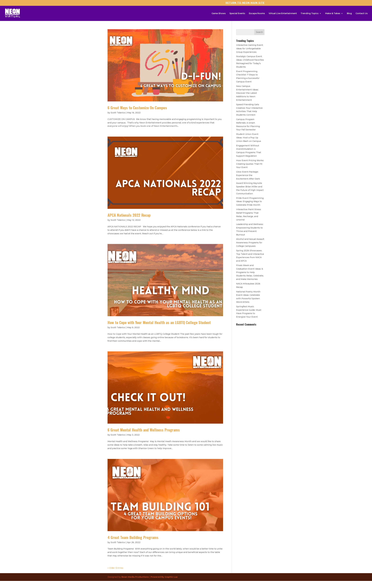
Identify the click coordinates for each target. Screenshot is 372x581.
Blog (349, 13)
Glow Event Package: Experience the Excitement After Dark (248, 175)
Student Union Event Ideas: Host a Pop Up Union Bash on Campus (248, 137)
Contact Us (362, 13)
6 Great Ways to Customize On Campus (137, 107)
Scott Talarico (118, 112)
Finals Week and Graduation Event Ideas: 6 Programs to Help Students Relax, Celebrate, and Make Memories (250, 272)
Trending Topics (310, 13)
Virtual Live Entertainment (283, 13)
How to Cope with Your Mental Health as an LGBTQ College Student (159, 322)
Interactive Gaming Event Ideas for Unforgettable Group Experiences (249, 48)
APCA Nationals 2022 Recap (129, 215)
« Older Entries (115, 568)
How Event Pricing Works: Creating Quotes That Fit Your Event (250, 164)
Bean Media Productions (135, 577)
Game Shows (219, 13)
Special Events (237, 13)
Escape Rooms (257, 13)
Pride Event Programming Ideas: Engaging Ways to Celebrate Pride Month (250, 201)
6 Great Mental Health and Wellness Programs (144, 430)
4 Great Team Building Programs (133, 537)
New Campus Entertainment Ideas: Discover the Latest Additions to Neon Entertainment (247, 93)
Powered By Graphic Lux (164, 577)
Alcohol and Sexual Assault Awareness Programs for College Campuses (250, 242)
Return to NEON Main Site (245, 3)
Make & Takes (332, 13)
